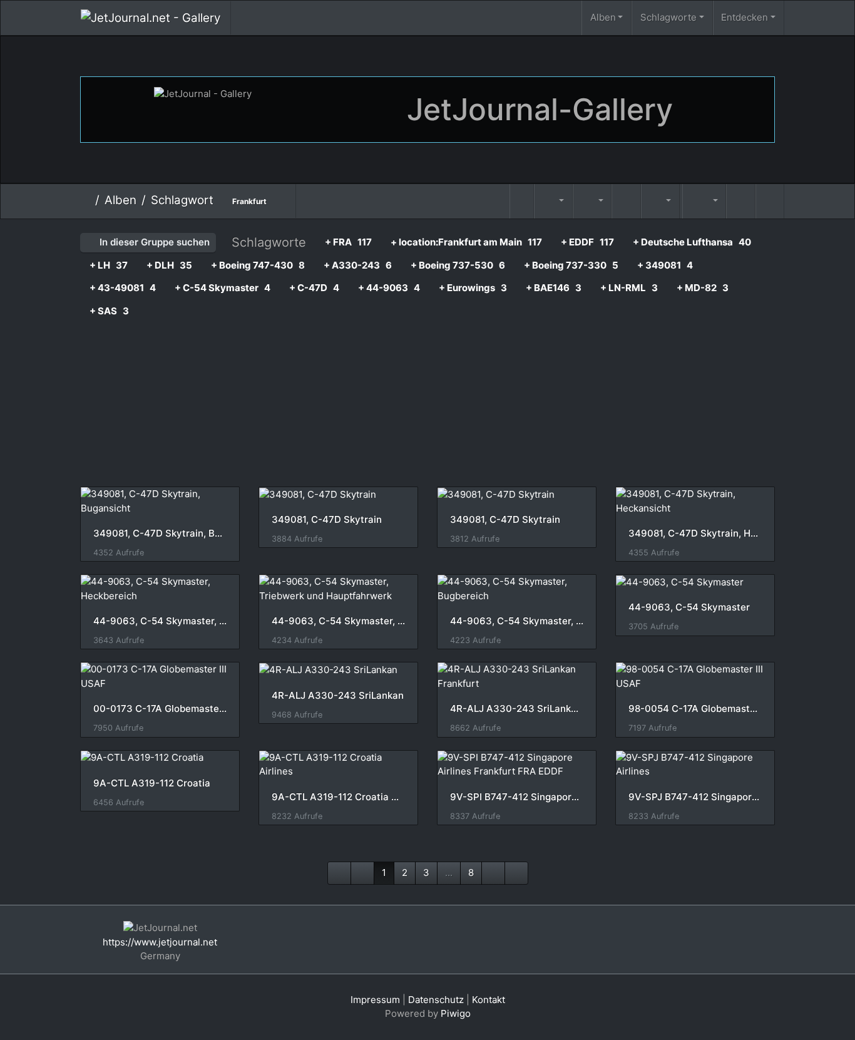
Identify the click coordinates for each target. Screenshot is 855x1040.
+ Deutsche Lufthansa (692, 242)
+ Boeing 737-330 (571, 265)
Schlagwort (182, 200)
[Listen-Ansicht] (769, 201)
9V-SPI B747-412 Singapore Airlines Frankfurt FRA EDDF (516, 797)
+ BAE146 (553, 288)
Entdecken (744, 17)
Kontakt (488, 1000)
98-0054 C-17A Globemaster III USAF (695, 708)
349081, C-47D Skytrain (327, 519)
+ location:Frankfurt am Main (466, 242)
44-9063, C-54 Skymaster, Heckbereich (160, 621)
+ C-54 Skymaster (222, 288)
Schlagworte (668, 17)
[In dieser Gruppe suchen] (522, 201)
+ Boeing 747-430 (258, 265)
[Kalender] (660, 201)
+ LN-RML (629, 288)
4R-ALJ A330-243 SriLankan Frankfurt (516, 708)
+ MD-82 (703, 288)
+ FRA (348, 242)
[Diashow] (626, 201)
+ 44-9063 (389, 288)
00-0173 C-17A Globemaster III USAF (160, 708)
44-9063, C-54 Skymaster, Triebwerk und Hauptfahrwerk (338, 621)
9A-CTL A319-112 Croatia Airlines (338, 797)
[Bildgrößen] (592, 201)
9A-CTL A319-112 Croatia (151, 783)
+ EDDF (587, 242)
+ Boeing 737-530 (458, 265)
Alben (603, 17)
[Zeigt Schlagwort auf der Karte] (681, 191)
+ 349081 (665, 265)
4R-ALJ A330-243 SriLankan (338, 695)
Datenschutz (436, 1000)
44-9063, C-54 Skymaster (689, 607)
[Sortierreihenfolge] (553, 201)
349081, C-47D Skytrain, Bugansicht (160, 533)
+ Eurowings (473, 288)
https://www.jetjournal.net (160, 942)
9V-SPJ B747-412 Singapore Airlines (695, 797)
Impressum (375, 1000)
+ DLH (169, 265)
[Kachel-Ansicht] (740, 201)
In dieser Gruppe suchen (153, 242)
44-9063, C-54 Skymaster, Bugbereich (516, 621)
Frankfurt (249, 201)
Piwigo (456, 1013)
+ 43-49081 (123, 288)
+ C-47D (314, 288)
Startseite (85, 200)
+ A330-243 (358, 265)
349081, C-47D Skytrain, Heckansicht (695, 533)
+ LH (109, 265)
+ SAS (109, 311)
